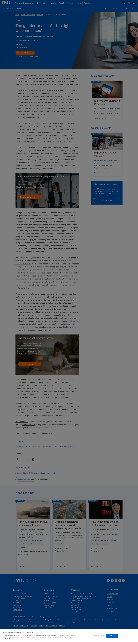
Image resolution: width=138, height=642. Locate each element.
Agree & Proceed (112, 635)
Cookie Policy (9, 639)
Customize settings (99, 635)
